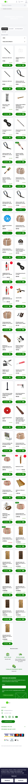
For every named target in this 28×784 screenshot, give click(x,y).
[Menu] (26, 1)
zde (23, 772)
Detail (7, 209)
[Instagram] (9, 717)
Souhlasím (20, 780)
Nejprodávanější (19, 28)
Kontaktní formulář (8, 721)
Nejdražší (11, 28)
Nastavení (14, 776)
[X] (6, 717)
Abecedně (4, 31)
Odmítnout (7, 780)
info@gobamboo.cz (8, 710)
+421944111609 (7, 713)
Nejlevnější (4, 28)
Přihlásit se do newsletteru (8, 695)
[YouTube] (16, 717)
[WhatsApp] (13, 717)
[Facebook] (2, 717)
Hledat (25, 5)
